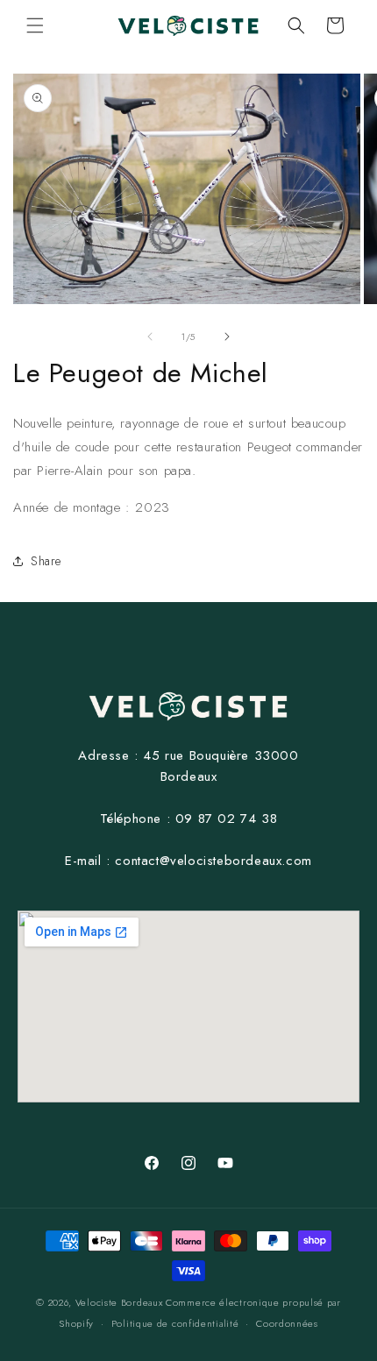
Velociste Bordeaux (119, 1302)
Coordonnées (287, 1323)
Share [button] (46, 561)
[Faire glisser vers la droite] (227, 336)
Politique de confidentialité (175, 1323)
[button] (35, 25)
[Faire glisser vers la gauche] (150, 336)
